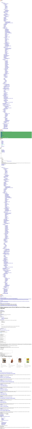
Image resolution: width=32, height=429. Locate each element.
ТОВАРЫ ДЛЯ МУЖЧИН (25, 299)
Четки (4, 255)
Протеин (6, 107)
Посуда (5, 276)
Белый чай (6, 61)
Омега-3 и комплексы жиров (8, 272)
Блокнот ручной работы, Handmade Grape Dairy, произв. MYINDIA (4, 366)
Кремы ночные (6, 30)
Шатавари (5, 183)
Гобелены (6, 118)
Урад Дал (6, 241)
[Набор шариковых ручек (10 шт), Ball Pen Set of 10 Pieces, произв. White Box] (8, 305)
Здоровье (5, 110)
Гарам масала (6, 72)
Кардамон (6, 236)
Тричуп (6, 218)
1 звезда (8, 330)
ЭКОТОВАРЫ (4, 103)
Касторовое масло (7, 10)
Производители (3, 424)
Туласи (4, 26)
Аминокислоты (7, 106)
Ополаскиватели (7, 45)
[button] (0, 362)
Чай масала (6, 65)
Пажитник (6, 170)
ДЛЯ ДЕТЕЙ (4, 109)
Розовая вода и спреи (7, 201)
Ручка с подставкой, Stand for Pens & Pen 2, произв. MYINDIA (12, 366)
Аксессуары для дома (7, 113)
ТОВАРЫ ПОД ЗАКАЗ (6, 299)
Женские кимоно (6, 290)
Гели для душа (6, 38)
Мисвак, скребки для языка (8, 210)
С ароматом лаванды (7, 85)
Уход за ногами (5, 219)
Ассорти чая (6, 227)
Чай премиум (6, 228)
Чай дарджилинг (7, 64)
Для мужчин (5, 188)
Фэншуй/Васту (5, 259)
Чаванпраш (5, 20)
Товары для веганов (6, 104)
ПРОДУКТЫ (4, 59)
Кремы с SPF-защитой (7, 196)
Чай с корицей (6, 66)
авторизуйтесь (1, 314)
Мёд (4, 78)
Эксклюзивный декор (6, 121)
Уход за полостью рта (6, 43)
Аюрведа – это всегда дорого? (4, 406)
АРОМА (4, 83)
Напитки (5, 79)
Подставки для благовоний (7, 86)
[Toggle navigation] (0, 166)
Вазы (5, 281)
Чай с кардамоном (7, 67)
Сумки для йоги (5, 273)
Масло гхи (5, 74)
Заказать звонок (2, 415)
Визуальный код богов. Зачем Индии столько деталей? (7, 373)
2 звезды (7, 330)
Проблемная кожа (7, 29)
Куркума (5, 15)
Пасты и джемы (5, 14)
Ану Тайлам (6, 178)
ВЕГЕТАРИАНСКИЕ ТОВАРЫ (6, 268)
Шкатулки (6, 115)
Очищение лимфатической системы (9, 187)
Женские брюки (5, 126)
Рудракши (5, 91)
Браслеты (5, 93)
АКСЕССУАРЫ (4, 95)
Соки (5, 81)
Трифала (5, 17)
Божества (5, 89)
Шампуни (6, 49)
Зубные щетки (6, 46)
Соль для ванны (7, 206)
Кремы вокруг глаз (7, 31)
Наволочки (6, 119)
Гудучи (5, 25)
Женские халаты (6, 125)
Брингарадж (6, 7)
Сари (4, 127)
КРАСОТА (4, 192)
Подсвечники (6, 114)
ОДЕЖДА (4, 123)
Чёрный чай (6, 60)
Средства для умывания (7, 32)
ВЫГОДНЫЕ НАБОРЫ (5, 128)
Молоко (6, 245)
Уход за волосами (6, 47)
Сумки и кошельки (6, 97)
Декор (4, 112)
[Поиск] (11, 131)
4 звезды (3, 330)
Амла (5, 5)
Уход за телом (5, 37)
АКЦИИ (15, 299)
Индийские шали (6, 264)
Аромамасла (5, 250)
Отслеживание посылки (4, 422)
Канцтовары (6, 301)
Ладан (4, 87)
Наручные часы (5, 263)
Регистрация (3, 146)
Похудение (6, 23)
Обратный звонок (2, 310)
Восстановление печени (7, 21)
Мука (4, 82)
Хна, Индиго (6, 51)
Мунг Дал (6, 77)
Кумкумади (6, 174)
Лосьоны (6, 205)
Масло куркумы (7, 16)
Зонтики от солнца (6, 100)
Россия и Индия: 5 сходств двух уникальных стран (7, 381)
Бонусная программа (4, 423)
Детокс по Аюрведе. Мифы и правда (5, 410)
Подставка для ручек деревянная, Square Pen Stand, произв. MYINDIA (20, 366)
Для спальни (5, 286)
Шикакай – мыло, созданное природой (5, 377)
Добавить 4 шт (3, 318)
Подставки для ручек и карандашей (4, 303)
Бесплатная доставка (2, 298)
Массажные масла (7, 39)
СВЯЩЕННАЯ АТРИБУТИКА (6, 88)
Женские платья (5, 124)
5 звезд (1, 330)
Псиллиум (6, 6)
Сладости (5, 75)
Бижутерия (5, 96)
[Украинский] (3, 151)
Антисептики (6, 223)
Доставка (2, 418)
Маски (6, 50)
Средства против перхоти (8, 48)
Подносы (6, 116)
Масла (4, 9)
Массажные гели (7, 34)
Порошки (6, 36)
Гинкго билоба (5, 27)
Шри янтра (6, 92)
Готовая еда (5, 246)
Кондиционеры (7, 214)
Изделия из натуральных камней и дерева (8, 98)
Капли (4, 12)
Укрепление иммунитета (6, 179)
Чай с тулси (6, 232)
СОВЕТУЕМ (21, 299)
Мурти (4, 90)
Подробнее (1, 392)
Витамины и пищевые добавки (7, 105)
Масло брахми (6, 175)
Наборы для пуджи (6, 94)
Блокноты (6, 267)
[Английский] (3, 150)
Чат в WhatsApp (2, 414)
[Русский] (3, 149)
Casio (5, 99)
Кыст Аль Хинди (6, 19)
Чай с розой (6, 68)
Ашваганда (5, 18)
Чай (4, 224)
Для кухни (5, 122)
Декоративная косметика (6, 55)
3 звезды (5, 330)
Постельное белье (7, 285)
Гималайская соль (7, 73)
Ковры (6, 277)
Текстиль (5, 117)
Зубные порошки (7, 44)
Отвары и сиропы (6, 11)
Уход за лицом (5, 28)
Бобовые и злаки (6, 76)
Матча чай (6, 63)
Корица (6, 237)
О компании (3, 419)
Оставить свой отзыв (2, 331)
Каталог (2, 2)
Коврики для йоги (6, 108)
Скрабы (6, 33)
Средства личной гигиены (7, 58)
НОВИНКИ (17, 299)
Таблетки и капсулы (6, 3)
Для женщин (5, 24)
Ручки (6, 101)
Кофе (5, 80)
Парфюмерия (5, 57)
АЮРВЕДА (6, 298)
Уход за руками (5, 54)
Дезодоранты (5, 56)
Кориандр (6, 70)
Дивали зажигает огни (3, 402)
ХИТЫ (19, 299)
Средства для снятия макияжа (8, 197)
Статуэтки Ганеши (7, 254)
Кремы (6, 40)
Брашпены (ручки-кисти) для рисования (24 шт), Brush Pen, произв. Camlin (27, 366)
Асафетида (6, 8)
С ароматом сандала (7, 84)
